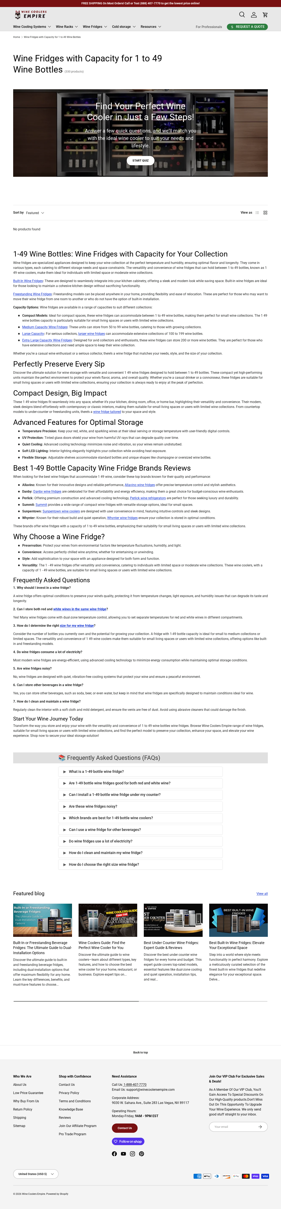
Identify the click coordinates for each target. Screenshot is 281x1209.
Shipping (19, 1118)
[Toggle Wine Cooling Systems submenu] (49, 26)
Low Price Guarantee (28, 1093)
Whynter (113, 518)
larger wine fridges (91, 334)
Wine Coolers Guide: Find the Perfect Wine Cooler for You (102, 945)
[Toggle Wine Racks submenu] (76, 26)
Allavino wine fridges (140, 485)
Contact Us (67, 1085)
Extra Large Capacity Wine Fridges (47, 340)
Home (16, 37)
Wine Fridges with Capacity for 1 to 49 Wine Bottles (52, 37)
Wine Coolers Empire (33, 1194)
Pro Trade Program (72, 1134)
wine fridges (129, 518)
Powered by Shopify (57, 1194)
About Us (19, 1085)
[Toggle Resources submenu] (159, 26)
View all (262, 894)
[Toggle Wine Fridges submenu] (105, 26)
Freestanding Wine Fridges (32, 294)
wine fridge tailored (107, 412)
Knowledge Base (71, 1109)
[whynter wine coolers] (119, 518)
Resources (148, 27)
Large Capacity (33, 334)
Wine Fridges (92, 27)
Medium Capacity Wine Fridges (44, 327)
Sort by (18, 212)
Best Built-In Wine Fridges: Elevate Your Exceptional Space (237, 945)
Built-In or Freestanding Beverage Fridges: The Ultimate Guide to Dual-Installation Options (42, 948)
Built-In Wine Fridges (28, 281)
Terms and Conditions (75, 1101)
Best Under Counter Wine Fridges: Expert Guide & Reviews (171, 945)
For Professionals (209, 27)
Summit (41, 505)
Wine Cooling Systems (29, 27)
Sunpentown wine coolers (61, 511)
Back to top (140, 1052)
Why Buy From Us (26, 1101)
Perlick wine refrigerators (148, 498)
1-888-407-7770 (134, 1085)
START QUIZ (140, 160)
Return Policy (22, 1109)
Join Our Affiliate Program (77, 1126)
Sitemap (19, 1126)
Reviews (65, 1118)
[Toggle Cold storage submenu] (134, 26)
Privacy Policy (69, 1093)
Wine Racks (64, 27)
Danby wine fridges (47, 491)
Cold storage (121, 27)
